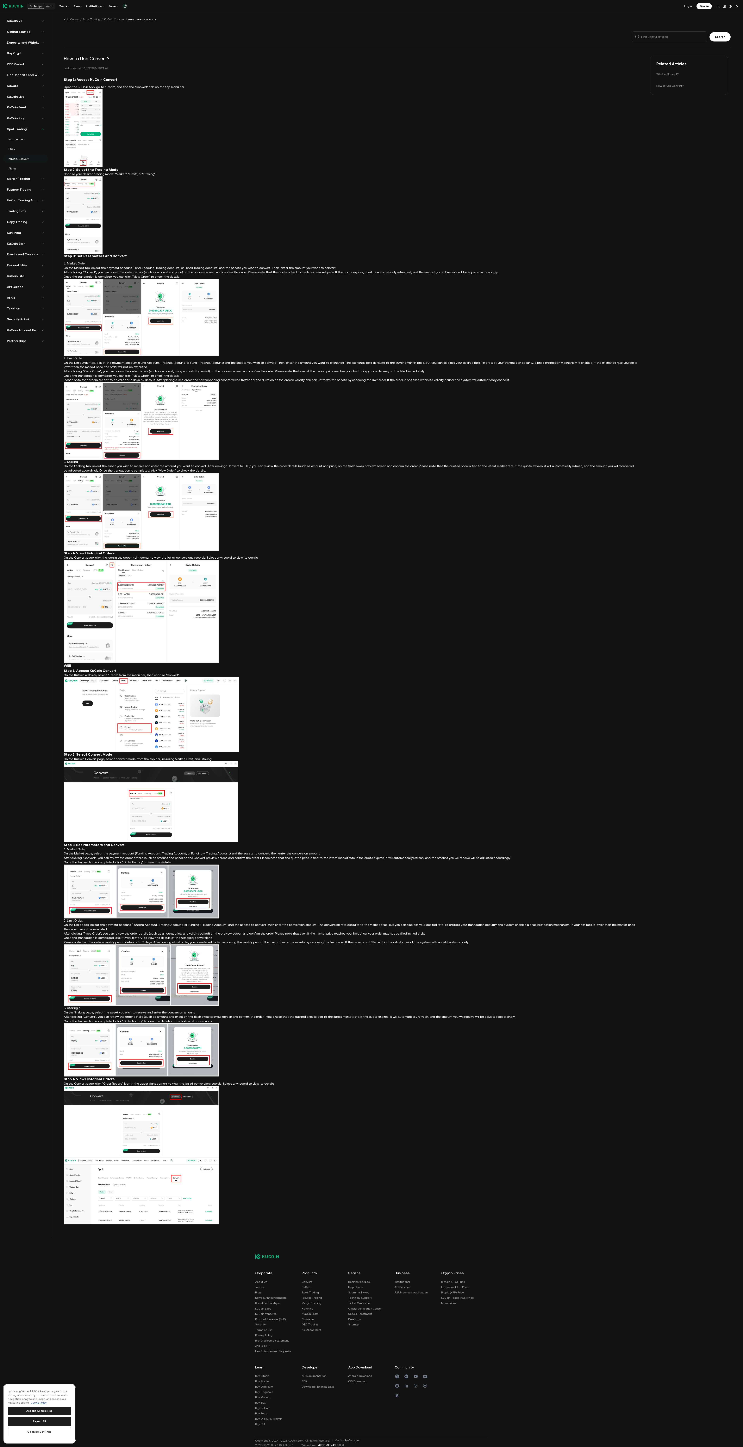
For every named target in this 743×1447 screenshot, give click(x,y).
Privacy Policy (263, 1335)
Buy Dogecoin (264, 1391)
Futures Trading (312, 1297)
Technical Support (360, 1297)
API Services (402, 1287)
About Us (261, 1281)
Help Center (71, 19)
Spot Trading (91, 19)
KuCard (306, 1287)
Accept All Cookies (39, 1410)
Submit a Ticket (358, 1292)
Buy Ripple (262, 1381)
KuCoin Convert (114, 19)
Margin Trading (311, 1303)
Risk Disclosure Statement (272, 1340)
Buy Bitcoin (262, 1375)
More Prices (448, 1303)
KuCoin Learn (310, 1313)
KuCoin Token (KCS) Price (457, 1297)
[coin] (397, 1395)
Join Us (259, 1287)
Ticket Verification (360, 1303)
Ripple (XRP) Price (452, 1292)
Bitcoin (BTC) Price (453, 1281)
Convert (307, 1281)
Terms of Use (263, 1329)
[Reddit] (397, 1386)
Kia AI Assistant (311, 1329)
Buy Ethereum (264, 1386)
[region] (39, 1414)
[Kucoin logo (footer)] (269, 1256)
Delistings (354, 1319)
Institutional (402, 1281)
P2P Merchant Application (411, 1292)
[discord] (425, 1376)
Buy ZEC (260, 1402)
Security (260, 1324)
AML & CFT (262, 1346)
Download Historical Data (318, 1386)
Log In (688, 6)
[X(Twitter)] (397, 1376)
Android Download (360, 1375)
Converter (308, 1319)
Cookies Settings (39, 1431)
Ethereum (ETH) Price (454, 1287)
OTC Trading (310, 1324)
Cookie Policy (39, 1402)
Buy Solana (262, 1408)
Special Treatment (360, 1313)
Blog (258, 1292)
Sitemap (353, 1324)
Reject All (39, 1421)
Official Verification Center (365, 1308)
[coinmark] (425, 1386)
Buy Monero (263, 1397)
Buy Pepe (261, 1413)
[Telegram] (406, 1376)
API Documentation (314, 1375)
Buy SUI (260, 1424)
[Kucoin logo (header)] (13, 6)
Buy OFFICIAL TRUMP (268, 1418)
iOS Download (357, 1381)
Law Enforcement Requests (273, 1351)
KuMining (307, 1308)
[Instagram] (415, 1386)
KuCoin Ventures (265, 1313)
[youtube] (415, 1376)
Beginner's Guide (359, 1281)
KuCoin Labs (263, 1308)
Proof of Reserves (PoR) (270, 1319)
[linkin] (406, 1386)
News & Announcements (270, 1297)
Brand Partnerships (267, 1303)
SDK (304, 1381)
